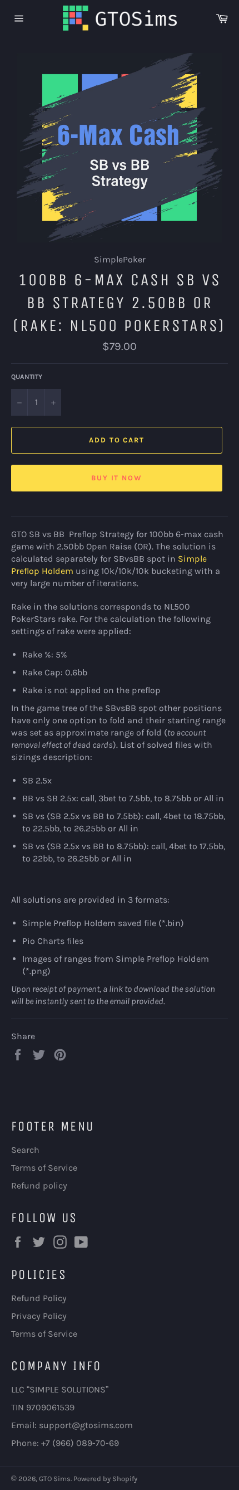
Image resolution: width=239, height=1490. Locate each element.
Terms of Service (44, 1167)
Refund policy (39, 1185)
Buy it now (117, 478)
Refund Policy (39, 1298)
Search (25, 1150)
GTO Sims (55, 1478)
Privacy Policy (39, 1316)
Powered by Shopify (105, 1478)
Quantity (26, 377)
